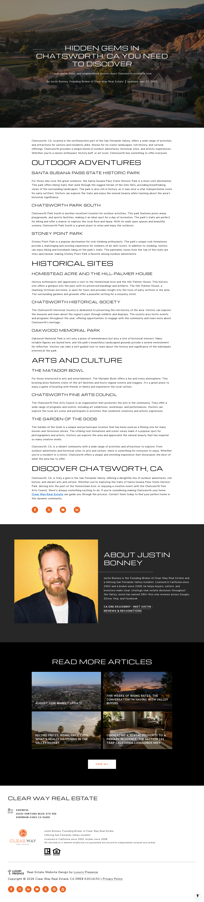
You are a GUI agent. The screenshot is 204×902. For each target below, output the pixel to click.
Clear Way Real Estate (47, 494)
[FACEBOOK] (11, 889)
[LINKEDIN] (28, 889)
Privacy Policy (113, 879)
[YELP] (45, 889)
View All (102, 764)
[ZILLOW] (63, 889)
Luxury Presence (86, 872)
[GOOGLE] (54, 889)
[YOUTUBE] (37, 889)
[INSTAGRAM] (20, 889)
